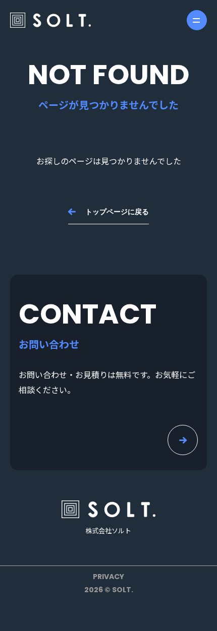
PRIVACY (108, 577)
